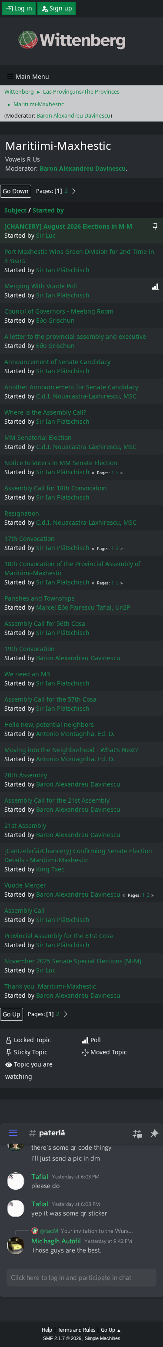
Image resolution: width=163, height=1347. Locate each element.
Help (47, 1330)
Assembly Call (24, 910)
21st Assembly (25, 825)
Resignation (21, 513)
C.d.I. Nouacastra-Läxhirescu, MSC (86, 396)
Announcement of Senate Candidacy (57, 362)
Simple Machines (102, 1338)
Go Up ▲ (111, 1330)
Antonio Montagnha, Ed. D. (75, 733)
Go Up (11, 1014)
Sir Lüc (46, 235)
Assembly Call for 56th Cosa (44, 623)
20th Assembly (25, 775)
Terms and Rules (76, 1330)
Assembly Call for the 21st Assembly (57, 800)
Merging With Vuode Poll (40, 286)
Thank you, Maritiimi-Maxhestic (50, 986)
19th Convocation (29, 649)
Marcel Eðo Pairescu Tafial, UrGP (83, 607)
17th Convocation (29, 538)
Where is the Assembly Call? (45, 412)
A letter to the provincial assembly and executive (75, 336)
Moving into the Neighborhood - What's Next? (71, 750)
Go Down (16, 191)
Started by (48, 210)
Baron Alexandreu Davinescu (73, 115)
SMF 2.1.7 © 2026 (62, 1338)
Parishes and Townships (39, 598)
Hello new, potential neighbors (49, 724)
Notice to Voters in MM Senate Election (60, 463)
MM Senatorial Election (38, 437)
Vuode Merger (25, 885)
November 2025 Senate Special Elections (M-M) (72, 961)
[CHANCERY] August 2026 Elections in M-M (68, 226)
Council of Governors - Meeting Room (58, 311)
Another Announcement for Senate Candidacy (71, 387)
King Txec (50, 869)
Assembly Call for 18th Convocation (55, 488)
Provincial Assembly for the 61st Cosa (58, 936)
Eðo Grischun (55, 320)
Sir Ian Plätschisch (63, 270)
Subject (15, 210)
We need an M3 (27, 674)
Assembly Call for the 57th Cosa (50, 699)
